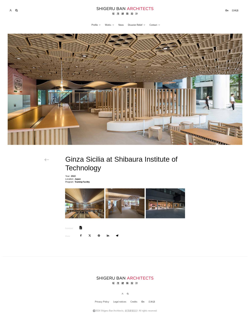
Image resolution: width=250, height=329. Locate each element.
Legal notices (119, 301)
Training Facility (82, 182)
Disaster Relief (135, 25)
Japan (78, 179)
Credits (133, 301)
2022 (73, 176)
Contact (153, 25)
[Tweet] (89, 235)
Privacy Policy (102, 301)
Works (108, 25)
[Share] (81, 235)
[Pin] (99, 235)
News (121, 25)
